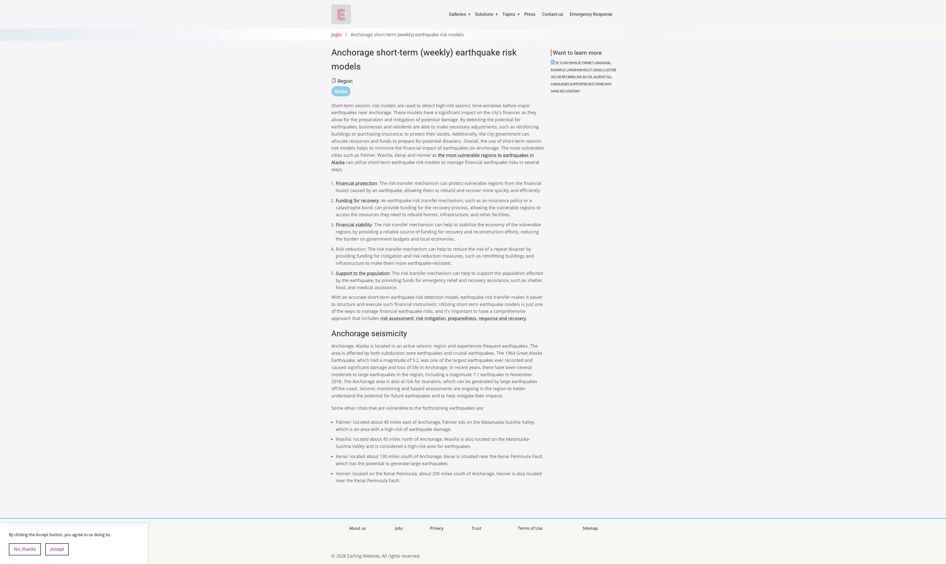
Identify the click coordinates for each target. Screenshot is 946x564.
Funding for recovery (357, 200)
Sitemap (590, 528)
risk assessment (397, 318)
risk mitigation (431, 318)
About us (357, 528)
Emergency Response (591, 14)
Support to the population (362, 273)
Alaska (341, 91)
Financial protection (356, 183)
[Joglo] (341, 14)
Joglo (336, 34)
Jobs (399, 528)
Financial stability (354, 225)
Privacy (436, 528)
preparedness (462, 318)
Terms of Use (530, 528)
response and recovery (502, 318)
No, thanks (25, 549)
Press (529, 14)
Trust (476, 528)
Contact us (552, 14)
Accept (57, 548)
